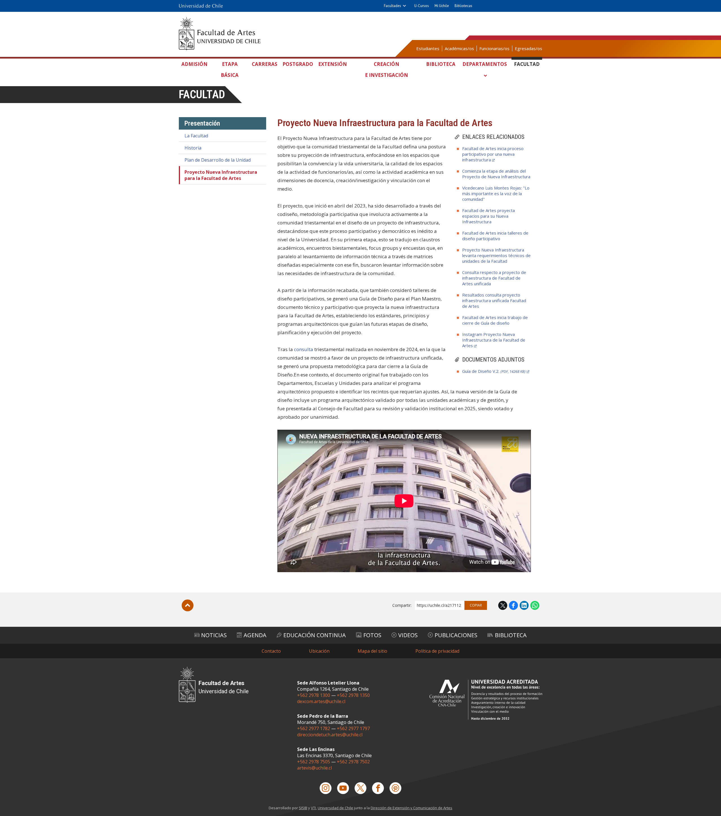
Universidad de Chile (335, 807)
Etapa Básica (230, 69)
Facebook (513, 605)
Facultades (392, 5)
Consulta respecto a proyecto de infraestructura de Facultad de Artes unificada (494, 277)
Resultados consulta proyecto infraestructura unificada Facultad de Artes (494, 300)
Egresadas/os (528, 48)
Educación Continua (314, 635)
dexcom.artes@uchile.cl (321, 701)
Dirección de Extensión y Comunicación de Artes (411, 807)
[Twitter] (360, 788)
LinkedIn (524, 605)
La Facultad (196, 136)
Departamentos (484, 64)
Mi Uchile (442, 5)
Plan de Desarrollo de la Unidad (217, 160)
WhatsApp (534, 605)
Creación (386, 69)
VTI (313, 807)
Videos (408, 635)
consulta (303, 349)
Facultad (527, 64)
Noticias (214, 635)
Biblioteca (440, 64)
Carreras (264, 64)
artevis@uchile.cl (314, 768)
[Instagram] (325, 788)
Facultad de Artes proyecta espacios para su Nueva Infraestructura (488, 216)
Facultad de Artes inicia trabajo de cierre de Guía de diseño (495, 320)
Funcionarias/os (494, 48)
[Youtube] (343, 788)
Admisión (194, 64)
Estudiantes (427, 48)
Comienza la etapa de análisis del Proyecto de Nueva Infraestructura (496, 173)
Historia (192, 148)
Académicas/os (459, 48)
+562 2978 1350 (353, 695)
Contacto (271, 651)
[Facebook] (378, 788)
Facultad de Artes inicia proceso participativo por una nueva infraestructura (493, 154)
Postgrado (297, 64)
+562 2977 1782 (313, 728)
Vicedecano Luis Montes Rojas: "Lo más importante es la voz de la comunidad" (495, 193)
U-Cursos (421, 5)
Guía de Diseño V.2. (494, 371)
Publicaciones (456, 635)
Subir (187, 605)
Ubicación (319, 651)
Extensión (332, 64)
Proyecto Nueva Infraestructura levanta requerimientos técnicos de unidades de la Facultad (496, 255)
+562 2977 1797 (353, 728)
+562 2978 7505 (313, 762)
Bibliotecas (463, 5)
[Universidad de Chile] (201, 6)
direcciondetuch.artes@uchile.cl (329, 735)
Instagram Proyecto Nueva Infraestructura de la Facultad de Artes (493, 339)
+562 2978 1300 (313, 695)
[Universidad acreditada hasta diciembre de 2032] (486, 699)
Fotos (372, 635)
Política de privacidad (437, 651)
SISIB (303, 807)
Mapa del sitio (372, 651)
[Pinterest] (395, 788)
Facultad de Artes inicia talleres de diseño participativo (495, 235)
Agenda (255, 635)
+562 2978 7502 (353, 762)
